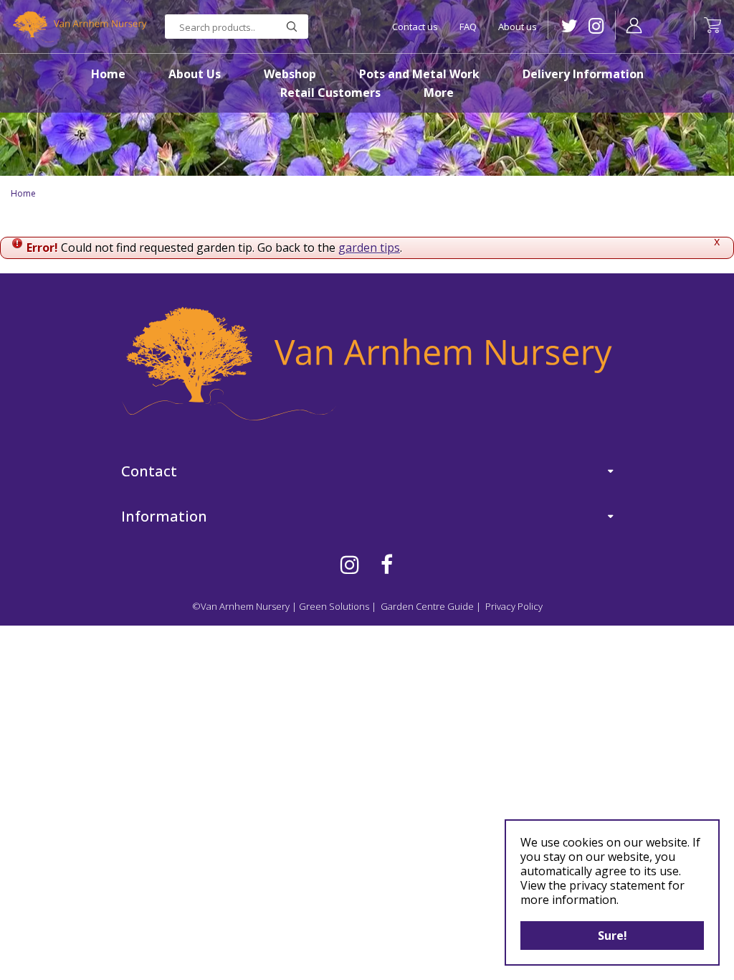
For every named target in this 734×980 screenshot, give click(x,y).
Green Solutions (334, 606)
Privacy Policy (514, 606)
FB (387, 564)
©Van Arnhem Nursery (241, 606)
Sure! (612, 935)
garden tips (369, 247)
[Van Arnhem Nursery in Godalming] (79, 26)
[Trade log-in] (633, 25)
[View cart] (712, 25)
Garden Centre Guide (427, 606)
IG (596, 26)
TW (569, 26)
